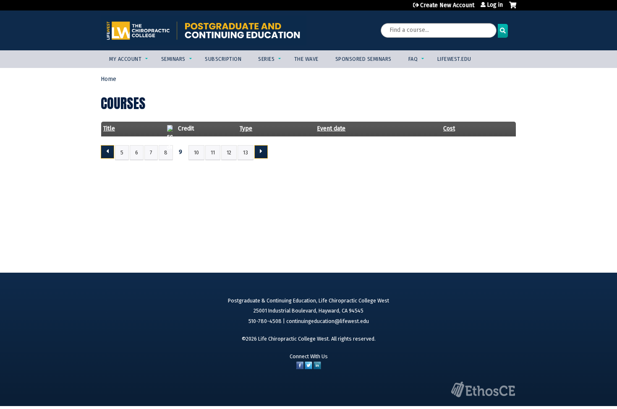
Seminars (173, 59)
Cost (449, 128)
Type (246, 128)
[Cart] (512, 8)
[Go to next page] (261, 152)
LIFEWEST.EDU (454, 59)
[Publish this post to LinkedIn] (317, 367)
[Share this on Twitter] (308, 367)
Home (108, 79)
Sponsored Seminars (363, 59)
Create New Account (447, 5)
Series (266, 59)
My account (125, 59)
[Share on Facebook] (299, 367)
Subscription (223, 59)
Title (109, 128)
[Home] (203, 30)
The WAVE (306, 59)
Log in (495, 5)
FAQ (413, 59)
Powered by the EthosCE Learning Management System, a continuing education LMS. (483, 389)
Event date (331, 128)
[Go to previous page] (107, 152)
